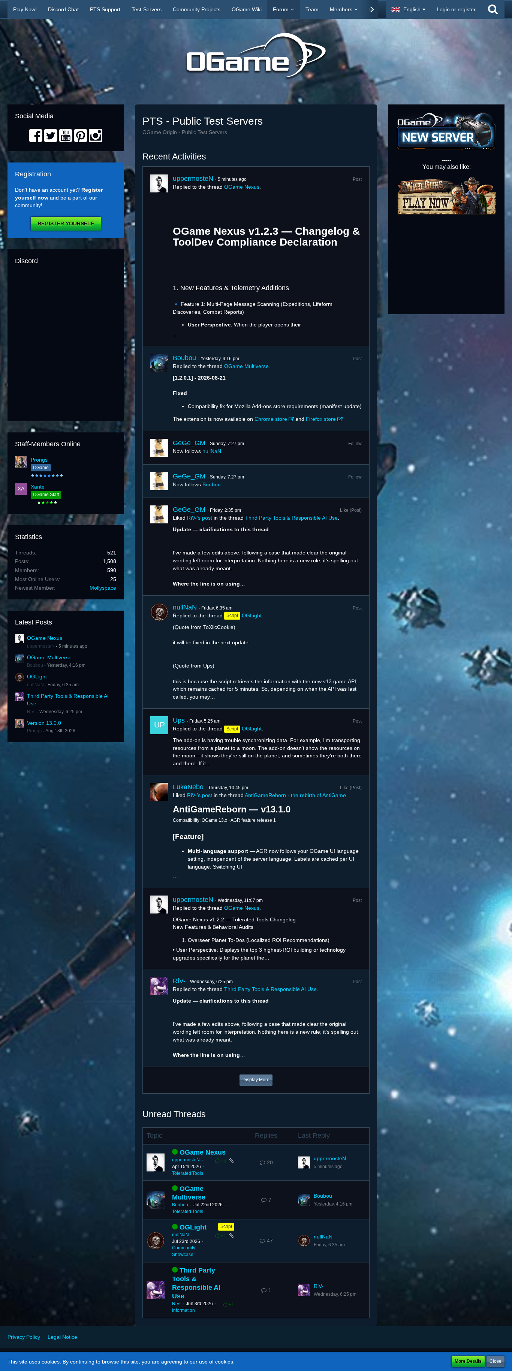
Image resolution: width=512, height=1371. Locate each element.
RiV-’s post (199, 518)
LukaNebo (188, 787)
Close (496, 1361)
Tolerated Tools (187, 1173)
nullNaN (35, 684)
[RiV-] (159, 1018)
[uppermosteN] (159, 256)
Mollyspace (103, 588)
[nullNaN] (159, 652)
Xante (38, 487)
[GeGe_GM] (159, 448)
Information (183, 1310)
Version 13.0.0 (44, 723)
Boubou (35, 665)
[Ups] (159, 741)
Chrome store (271, 419)
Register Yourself (65, 224)
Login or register (456, 9)
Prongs (39, 460)
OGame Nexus (44, 638)
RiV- (31, 711)
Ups (179, 720)
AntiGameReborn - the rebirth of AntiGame (295, 795)
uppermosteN (41, 646)
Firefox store (321, 419)
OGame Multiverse (49, 657)
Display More (256, 1079)
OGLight (37, 677)
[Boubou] (159, 388)
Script (226, 1226)
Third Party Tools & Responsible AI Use (291, 518)
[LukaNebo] (159, 831)
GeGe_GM (189, 443)
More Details (468, 1361)
